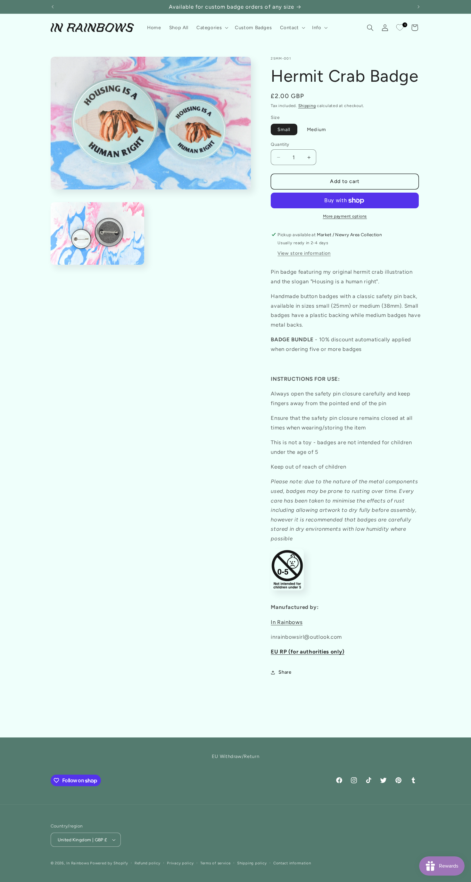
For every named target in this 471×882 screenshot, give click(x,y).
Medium (316, 129)
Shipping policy (252, 863)
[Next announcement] (418, 6)
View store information (304, 253)
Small (283, 129)
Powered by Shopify (109, 863)
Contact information (292, 863)
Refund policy (148, 863)
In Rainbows (286, 622)
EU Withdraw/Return (235, 756)
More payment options (345, 216)
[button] (211, 28)
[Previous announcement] (52, 6)
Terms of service (215, 863)
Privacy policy (180, 863)
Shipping (307, 105)
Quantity (280, 144)
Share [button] (284, 672)
